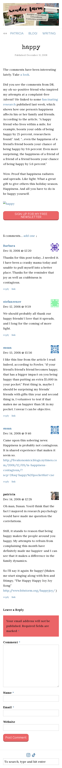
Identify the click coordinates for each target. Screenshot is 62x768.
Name (8, 693)
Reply (6, 288)
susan (7, 347)
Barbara (9, 246)
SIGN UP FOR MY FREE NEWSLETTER (31, 215)
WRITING (49, 33)
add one (29, 236)
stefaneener (12, 301)
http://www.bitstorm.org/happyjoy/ (29, 590)
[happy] (31, 203)
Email (8, 707)
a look (24, 74)
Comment (11, 642)
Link (14, 288)
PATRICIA (16, 33)
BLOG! (32, 33)
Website (9, 722)
